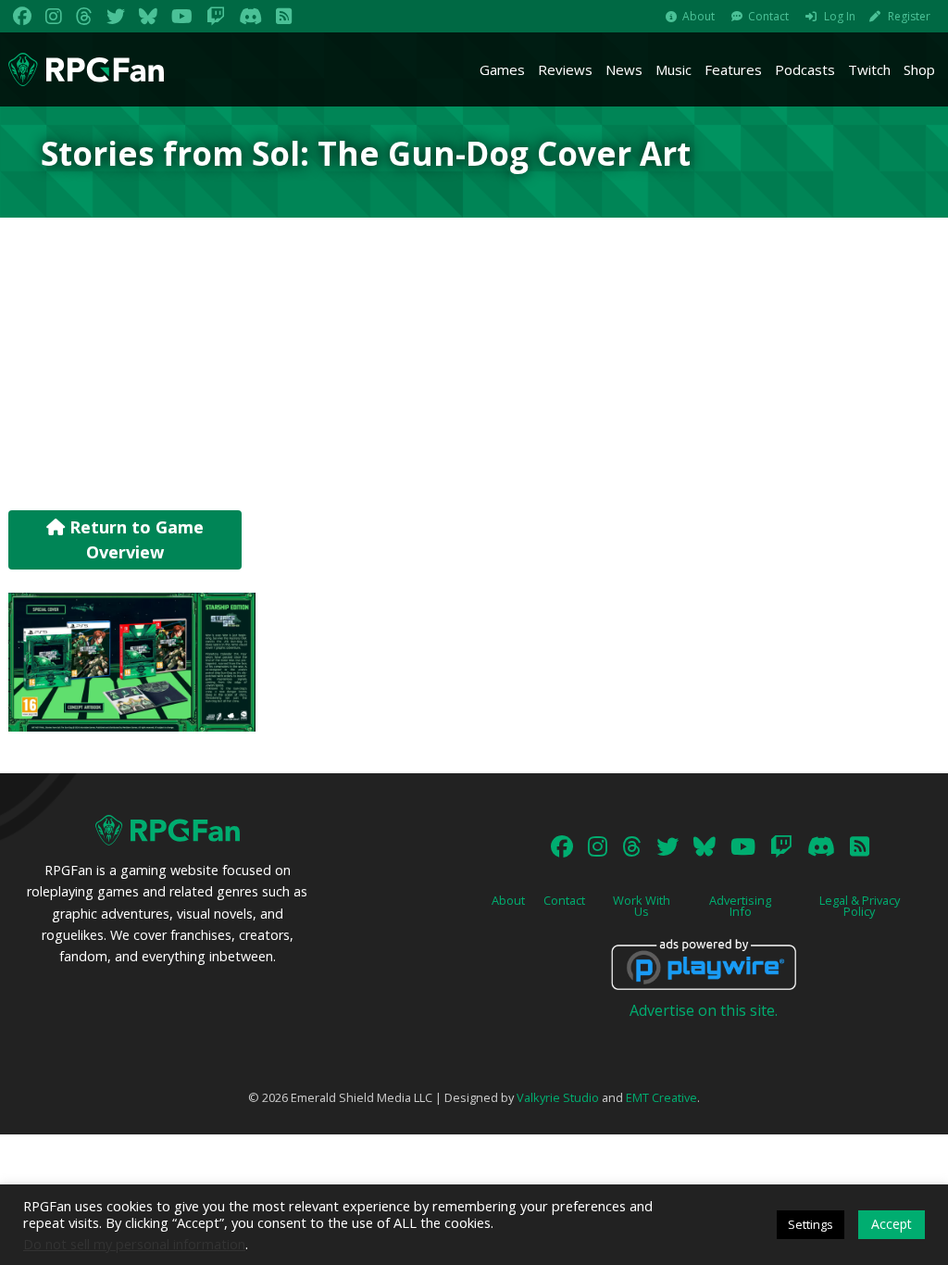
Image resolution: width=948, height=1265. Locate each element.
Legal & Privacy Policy (859, 906)
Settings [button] (810, 1224)
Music (673, 69)
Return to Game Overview (134, 539)
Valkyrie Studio (558, 1097)
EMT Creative (661, 1097)
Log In (839, 16)
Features (733, 69)
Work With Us (641, 906)
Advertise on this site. (704, 1010)
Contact (768, 16)
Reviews (565, 69)
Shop (919, 69)
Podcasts (805, 69)
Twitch (869, 69)
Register (909, 16)
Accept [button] (891, 1224)
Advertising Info (740, 906)
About (698, 16)
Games (502, 69)
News (623, 69)
